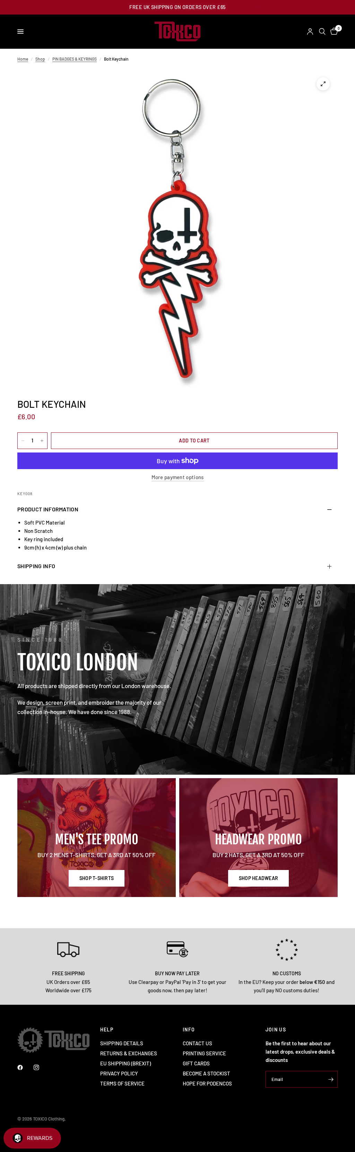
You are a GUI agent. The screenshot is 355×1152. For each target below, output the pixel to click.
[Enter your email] (331, 1079)
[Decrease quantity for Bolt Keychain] (23, 441)
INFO (189, 1029)
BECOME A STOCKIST (206, 1073)
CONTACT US (197, 1043)
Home (22, 58)
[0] (333, 32)
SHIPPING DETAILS (121, 1043)
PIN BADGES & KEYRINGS (74, 58)
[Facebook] (25, 1067)
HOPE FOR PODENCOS (207, 1083)
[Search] (322, 32)
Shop (40, 58)
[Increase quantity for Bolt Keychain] (42, 441)
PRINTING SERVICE (204, 1053)
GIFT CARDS (196, 1063)
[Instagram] (41, 1067)
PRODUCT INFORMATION (47, 509)
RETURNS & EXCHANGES (128, 1053)
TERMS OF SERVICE (122, 1083)
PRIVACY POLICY (119, 1073)
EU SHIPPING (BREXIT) (125, 1063)
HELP (107, 1029)
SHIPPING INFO (36, 566)
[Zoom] (323, 83)
